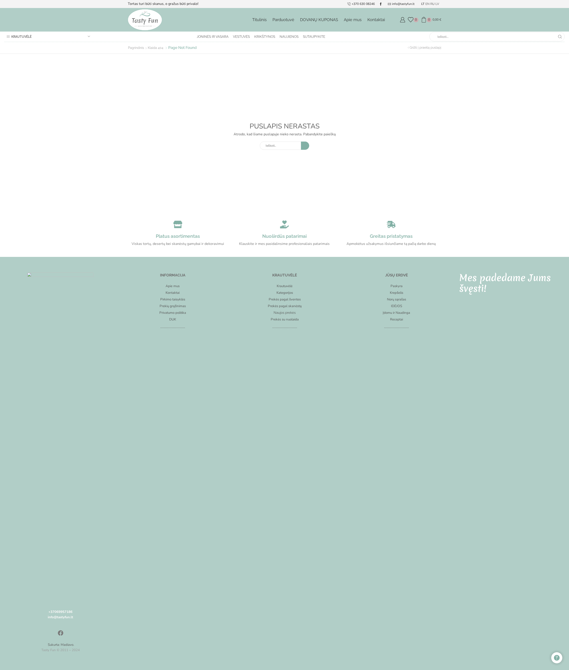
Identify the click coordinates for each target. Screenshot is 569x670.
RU (432, 4)
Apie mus (353, 19)
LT (423, 4)
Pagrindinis (136, 48)
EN (427, 4)
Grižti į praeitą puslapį (425, 47)
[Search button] (559, 36)
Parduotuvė (283, 19)
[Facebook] (60, 633)
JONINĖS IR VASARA (212, 37)
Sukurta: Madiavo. (60, 644)
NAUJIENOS (289, 37)
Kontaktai (376, 19)
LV (437, 4)
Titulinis (259, 19)
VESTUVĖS (241, 37)
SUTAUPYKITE (314, 37)
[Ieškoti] (305, 146)
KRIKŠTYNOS (264, 37)
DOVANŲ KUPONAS (319, 19)
